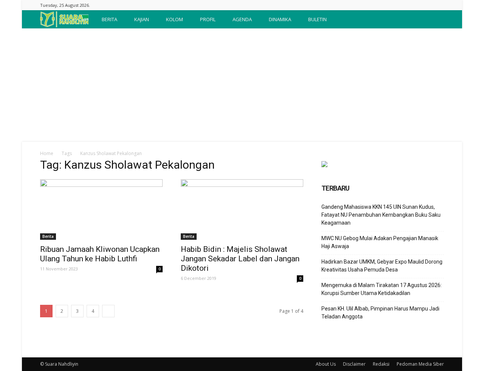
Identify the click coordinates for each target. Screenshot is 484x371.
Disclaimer (354, 364)
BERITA (109, 19)
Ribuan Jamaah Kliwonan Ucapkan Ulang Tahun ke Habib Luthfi (100, 254)
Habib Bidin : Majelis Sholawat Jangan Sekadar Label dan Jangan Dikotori (240, 259)
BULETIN (317, 19)
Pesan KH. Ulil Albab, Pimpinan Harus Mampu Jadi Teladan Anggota (380, 313)
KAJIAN (141, 19)
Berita (48, 236)
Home (46, 153)
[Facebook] (438, 5)
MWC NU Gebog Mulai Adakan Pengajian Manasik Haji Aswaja (379, 242)
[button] (435, 19)
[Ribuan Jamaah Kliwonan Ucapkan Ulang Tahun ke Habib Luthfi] (101, 209)
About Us (326, 364)
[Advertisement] (242, 85)
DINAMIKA (280, 19)
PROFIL (208, 19)
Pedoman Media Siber (420, 364)
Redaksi (381, 364)
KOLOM (174, 19)
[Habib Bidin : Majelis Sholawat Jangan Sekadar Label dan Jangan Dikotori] (242, 209)
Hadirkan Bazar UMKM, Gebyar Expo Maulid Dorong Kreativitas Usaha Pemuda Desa (381, 266)
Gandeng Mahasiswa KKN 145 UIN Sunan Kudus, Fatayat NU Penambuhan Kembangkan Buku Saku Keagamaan (381, 215)
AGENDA (242, 19)
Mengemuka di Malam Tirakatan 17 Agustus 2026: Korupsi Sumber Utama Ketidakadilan (381, 289)
